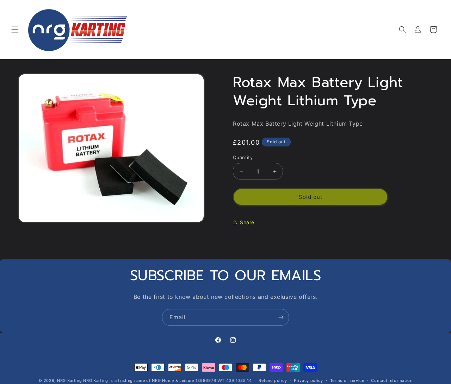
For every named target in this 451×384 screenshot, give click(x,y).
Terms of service (347, 380)
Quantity (243, 157)
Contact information (391, 380)
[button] (15, 29)
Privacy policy (308, 380)
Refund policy (273, 380)
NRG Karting (69, 380)
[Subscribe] (281, 317)
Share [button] (247, 222)
